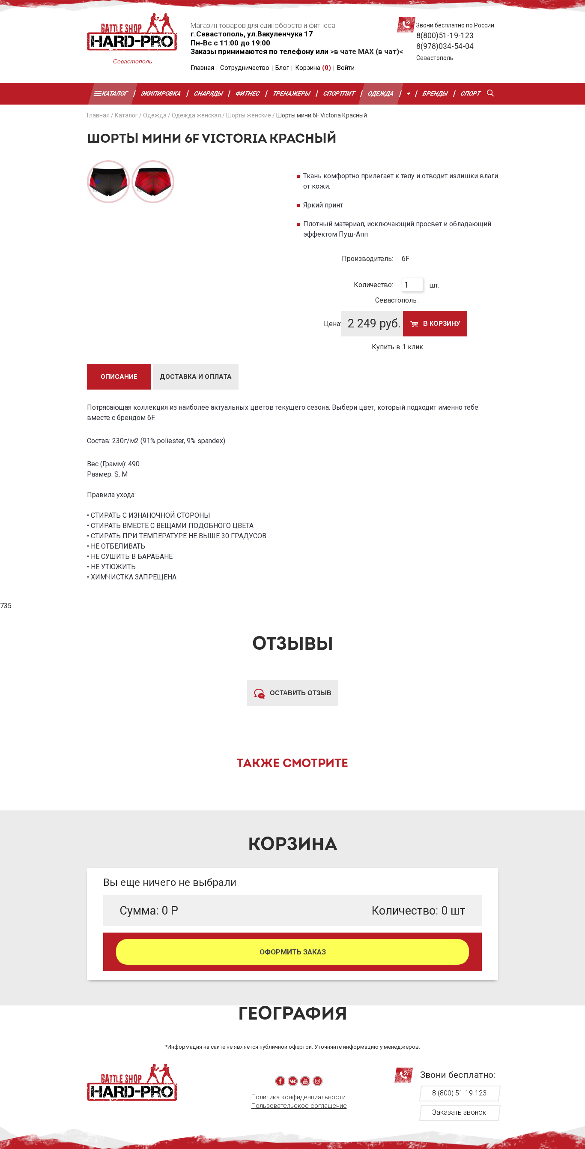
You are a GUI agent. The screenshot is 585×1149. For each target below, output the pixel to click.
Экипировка (161, 93)
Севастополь (132, 61)
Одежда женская (196, 115)
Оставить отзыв (299, 692)
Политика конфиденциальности (298, 1097)
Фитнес (248, 93)
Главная (202, 68)
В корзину (440, 323)
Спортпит (339, 93)
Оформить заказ (293, 952)
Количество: (373, 285)
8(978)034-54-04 (445, 46)
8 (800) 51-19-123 (459, 1093)
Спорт (470, 93)
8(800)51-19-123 (445, 35)
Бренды (435, 93)
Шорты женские (248, 115)
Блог (282, 68)
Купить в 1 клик (397, 347)
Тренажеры (291, 93)
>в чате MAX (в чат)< (366, 51)
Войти (346, 68)
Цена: (332, 324)
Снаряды (208, 93)
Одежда (381, 93)
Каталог (115, 93)
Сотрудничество (244, 68)
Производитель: (367, 259)
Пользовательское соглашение (299, 1106)
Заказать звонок (459, 1112)
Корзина (313, 68)
